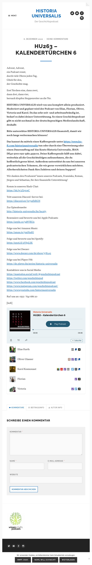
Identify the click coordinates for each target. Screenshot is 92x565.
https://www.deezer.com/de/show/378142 (29, 253)
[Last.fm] (61, 369)
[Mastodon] (72, 369)
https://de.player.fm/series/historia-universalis (32, 264)
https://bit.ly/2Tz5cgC (18, 190)
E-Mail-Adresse (56, 461)
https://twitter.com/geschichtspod (25, 278)
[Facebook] (75, 359)
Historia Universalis (46, 13)
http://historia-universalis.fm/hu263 (26, 211)
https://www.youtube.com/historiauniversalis (31, 290)
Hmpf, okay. (23, 560)
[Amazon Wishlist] (78, 379)
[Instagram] (68, 359)
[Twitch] (72, 359)
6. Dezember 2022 (33, 39)
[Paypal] (75, 349)
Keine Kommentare (57, 39)
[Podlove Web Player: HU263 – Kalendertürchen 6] (46, 325)
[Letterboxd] (57, 369)
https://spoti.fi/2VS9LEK (20, 243)
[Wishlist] (78, 349)
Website (14, 474)
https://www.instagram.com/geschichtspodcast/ (32, 286)
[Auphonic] (75, 369)
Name (13, 461)
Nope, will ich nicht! (45, 560)
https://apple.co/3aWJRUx (20, 222)
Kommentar (16, 432)
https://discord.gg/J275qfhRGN (23, 201)
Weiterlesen (68, 560)
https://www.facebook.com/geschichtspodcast (31, 282)
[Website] (72, 349)
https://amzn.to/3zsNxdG (20, 232)
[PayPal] (78, 359)
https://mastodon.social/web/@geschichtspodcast (33, 274)
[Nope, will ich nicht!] (89, 558)
